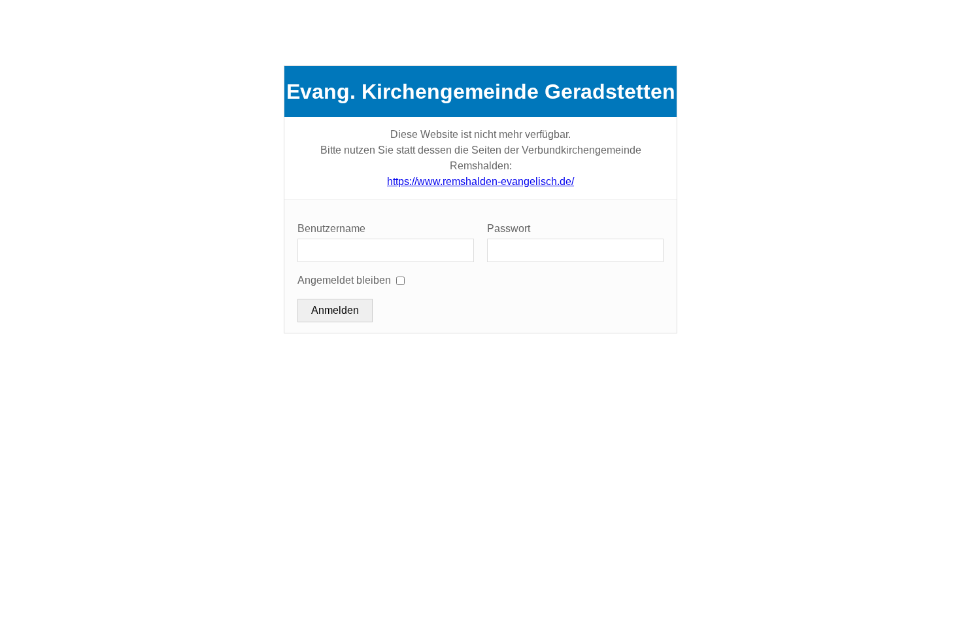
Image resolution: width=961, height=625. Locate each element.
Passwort (508, 228)
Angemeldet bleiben (344, 280)
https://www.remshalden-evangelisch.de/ (480, 181)
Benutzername (331, 228)
